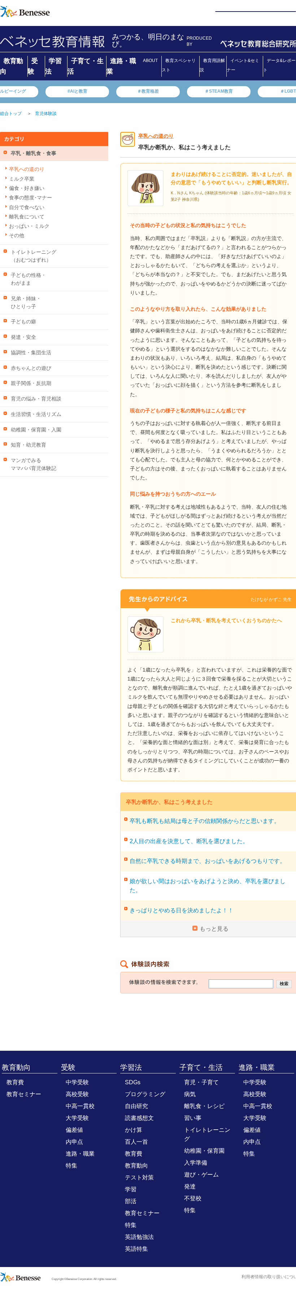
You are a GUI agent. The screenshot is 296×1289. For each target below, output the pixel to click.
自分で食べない (26, 207)
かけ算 (133, 1130)
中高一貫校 (80, 1106)
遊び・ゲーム (201, 1174)
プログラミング (145, 1094)
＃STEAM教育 (219, 91)
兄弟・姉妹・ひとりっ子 (26, 302)
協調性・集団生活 (31, 352)
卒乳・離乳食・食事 (33, 153)
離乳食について (26, 217)
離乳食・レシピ (204, 1106)
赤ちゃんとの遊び (31, 368)
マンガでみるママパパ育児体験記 (33, 464)
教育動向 (16, 1067)
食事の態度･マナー (30, 197)
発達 (190, 1186)
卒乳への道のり (26, 169)
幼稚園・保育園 (204, 1151)
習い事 (192, 1118)
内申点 (74, 1142)
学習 (130, 1189)
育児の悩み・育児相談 (36, 399)
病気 (190, 1094)
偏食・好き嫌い (26, 188)
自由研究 (136, 1106)
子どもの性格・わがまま (28, 279)
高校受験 (77, 1094)
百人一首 (136, 1142)
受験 (68, 1067)
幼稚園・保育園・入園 (36, 430)
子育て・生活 (201, 1067)
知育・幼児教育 (28, 445)
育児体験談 (46, 113)
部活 (130, 1201)
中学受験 (77, 1082)
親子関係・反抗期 (31, 383)
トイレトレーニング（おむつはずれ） (33, 256)
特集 (71, 1165)
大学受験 (77, 1118)
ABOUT (150, 60)
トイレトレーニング (207, 1134)
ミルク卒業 (21, 179)
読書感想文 (139, 1118)
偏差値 (74, 1130)
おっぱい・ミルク (29, 226)
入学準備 (195, 1163)
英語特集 (136, 1249)
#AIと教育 (77, 91)
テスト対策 (139, 1177)
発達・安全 (23, 337)
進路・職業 (80, 1154)
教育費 (15, 1082)
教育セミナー (23, 1094)
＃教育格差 (148, 91)
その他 (16, 235)
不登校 (192, 1198)
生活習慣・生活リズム (36, 414)
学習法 (131, 1067)
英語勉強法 (139, 1237)
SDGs (132, 1082)
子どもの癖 (23, 321)
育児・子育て (201, 1082)
